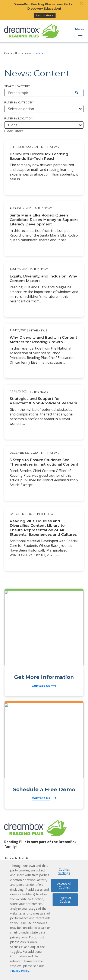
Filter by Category (19, 102)
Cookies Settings (64, 871)
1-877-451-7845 (16, 858)
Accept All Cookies (64, 885)
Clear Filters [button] (13, 131)
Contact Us (41, 686)
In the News (50, 147)
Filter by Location (18, 118)
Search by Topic (17, 86)
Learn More (44, 15)
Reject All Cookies (65, 899)
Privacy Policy (19, 971)
